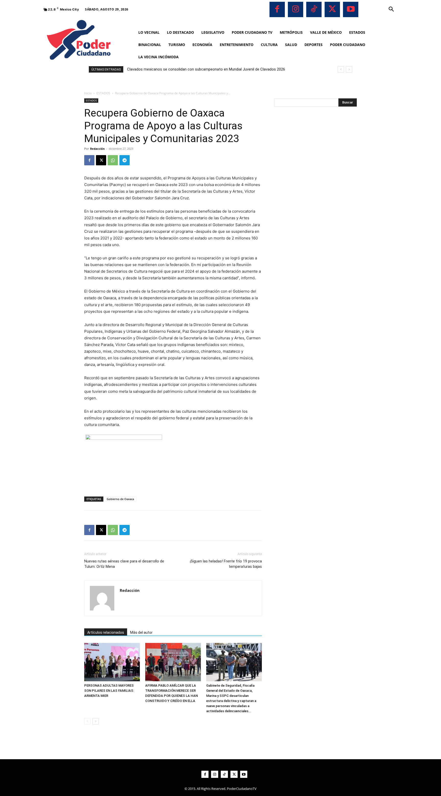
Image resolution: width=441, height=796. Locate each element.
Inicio (88, 93)
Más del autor (141, 632)
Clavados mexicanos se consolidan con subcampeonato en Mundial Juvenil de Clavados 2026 (206, 69)
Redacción (97, 149)
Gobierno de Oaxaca (120, 499)
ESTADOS (103, 93)
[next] (349, 69)
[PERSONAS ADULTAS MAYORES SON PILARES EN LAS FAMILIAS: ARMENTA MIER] (112, 662)
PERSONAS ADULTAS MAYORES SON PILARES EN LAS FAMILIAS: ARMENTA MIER (109, 691)
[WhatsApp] (113, 160)
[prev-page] (87, 721)
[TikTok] (314, 9)
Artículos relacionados (105, 632)
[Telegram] (124, 160)
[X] (332, 9)
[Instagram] (295, 9)
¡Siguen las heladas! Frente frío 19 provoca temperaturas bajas (226, 564)
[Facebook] (277, 9)
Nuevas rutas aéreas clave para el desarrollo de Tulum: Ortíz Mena (124, 564)
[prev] (341, 69)
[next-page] (95, 721)
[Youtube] (351, 9)
